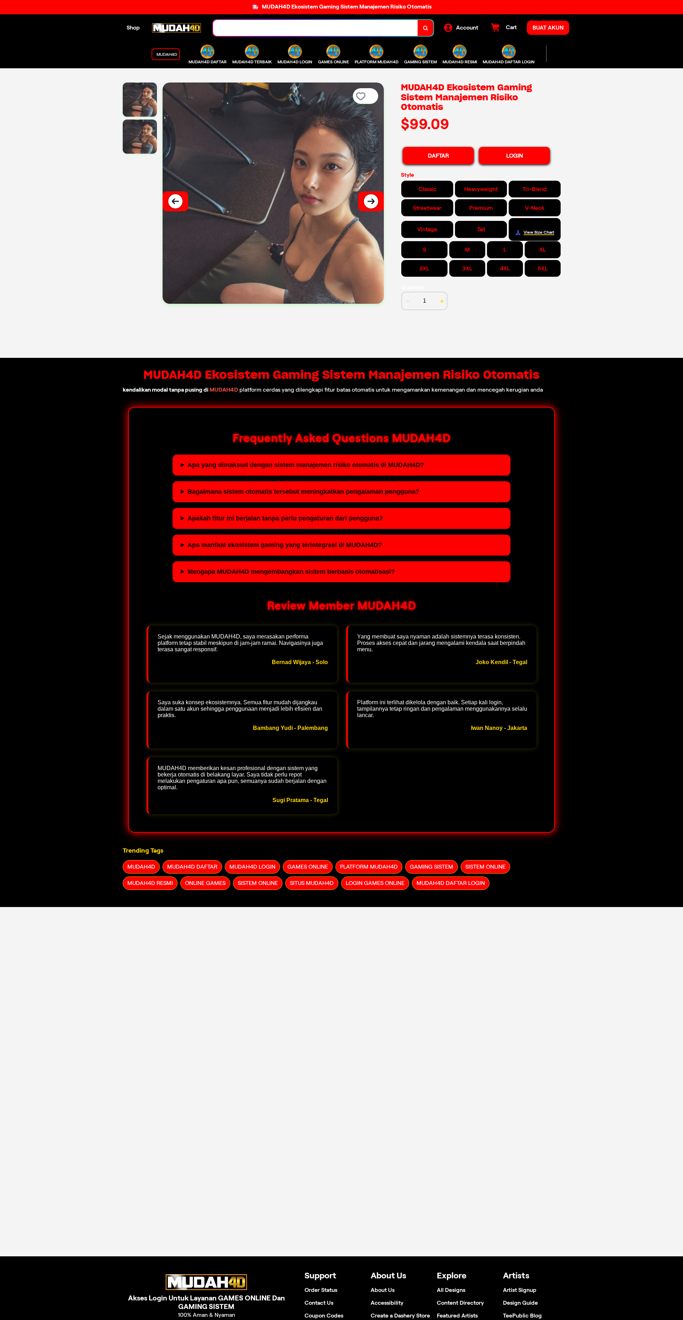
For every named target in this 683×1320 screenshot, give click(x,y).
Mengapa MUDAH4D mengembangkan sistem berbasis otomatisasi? (291, 571)
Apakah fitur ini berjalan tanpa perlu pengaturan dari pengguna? (285, 518)
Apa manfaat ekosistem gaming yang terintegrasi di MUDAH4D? (284, 544)
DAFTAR (438, 156)
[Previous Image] (175, 201)
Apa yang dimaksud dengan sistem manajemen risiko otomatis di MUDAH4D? (305, 464)
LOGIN (514, 156)
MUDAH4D (224, 390)
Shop (133, 28)
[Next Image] (371, 201)
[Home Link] (176, 28)
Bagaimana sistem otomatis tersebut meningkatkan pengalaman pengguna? (303, 491)
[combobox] (315, 28)
